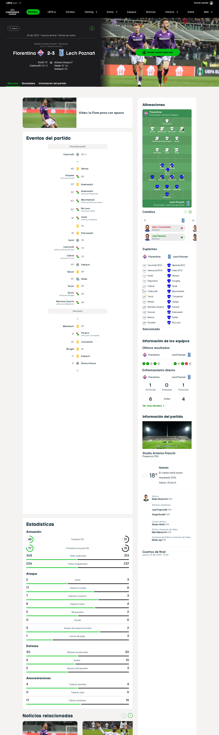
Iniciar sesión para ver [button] (160, 52)
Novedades (28, 83)
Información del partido (52, 83)
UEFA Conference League (12, 12)
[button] (91, 12)
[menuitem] (34, 12)
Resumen (13, 83)
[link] (33, 12)
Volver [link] (15, 28)
